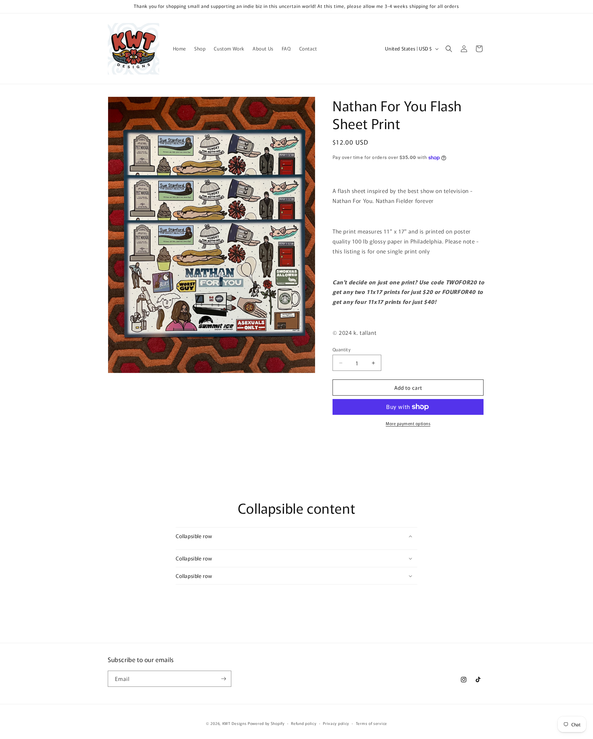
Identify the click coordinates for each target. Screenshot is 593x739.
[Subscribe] (223, 679)
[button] (448, 48)
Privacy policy (336, 723)
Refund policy (303, 723)
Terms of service (371, 723)
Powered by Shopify (266, 723)
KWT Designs (234, 723)
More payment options (408, 423)
